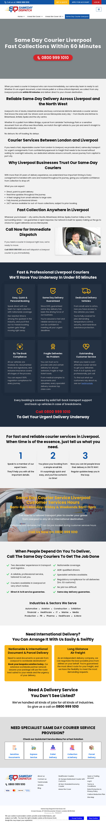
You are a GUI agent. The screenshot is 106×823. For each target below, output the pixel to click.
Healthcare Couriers (66, 776)
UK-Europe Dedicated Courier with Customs (71, 780)
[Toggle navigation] (98, 9)
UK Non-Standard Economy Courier (68, 785)
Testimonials (43, 782)
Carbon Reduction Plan (96, 794)
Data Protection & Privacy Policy (94, 790)
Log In (89, 781)
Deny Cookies (93, 818)
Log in (96, 2)
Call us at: (18, 2)
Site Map (90, 797)
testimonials (87, 383)
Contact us (42, 779)
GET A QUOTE (61, 2)
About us (41, 776)
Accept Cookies (77, 818)
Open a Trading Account (93, 777)
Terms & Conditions (91, 785)
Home (20, 16)
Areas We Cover (34, 16)
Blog (39, 788)
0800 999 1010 (55, 57)
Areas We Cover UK (53, 16)
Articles (40, 785)
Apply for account (80, 2)
